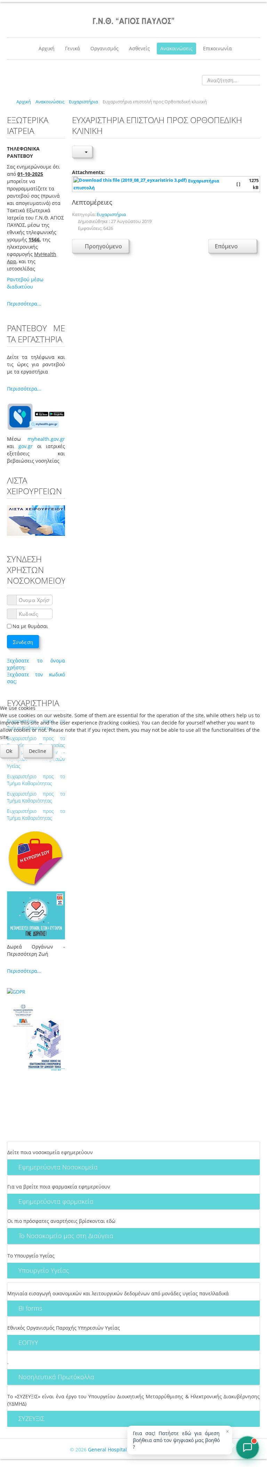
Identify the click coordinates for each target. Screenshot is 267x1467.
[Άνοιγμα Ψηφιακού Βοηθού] (247, 1447)
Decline (37, 751)
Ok (9, 751)
